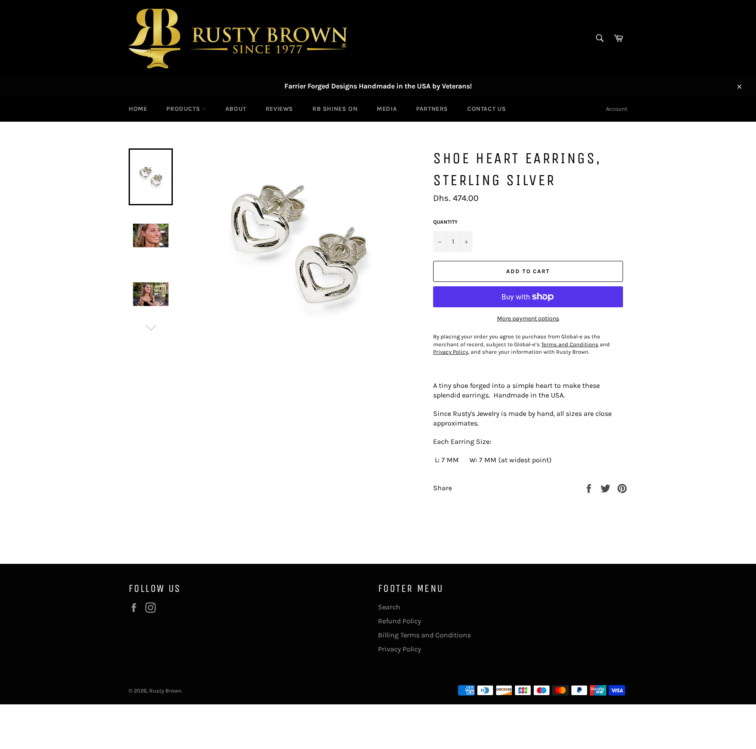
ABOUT (235, 109)
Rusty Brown (165, 690)
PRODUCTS (184, 109)
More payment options (528, 318)
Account (616, 108)
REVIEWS (279, 109)
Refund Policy (399, 621)
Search (389, 607)
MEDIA (387, 109)
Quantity (445, 222)
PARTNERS (432, 109)
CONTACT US (486, 109)
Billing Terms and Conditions (424, 635)
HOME (138, 109)
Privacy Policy (399, 649)
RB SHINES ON (334, 109)
